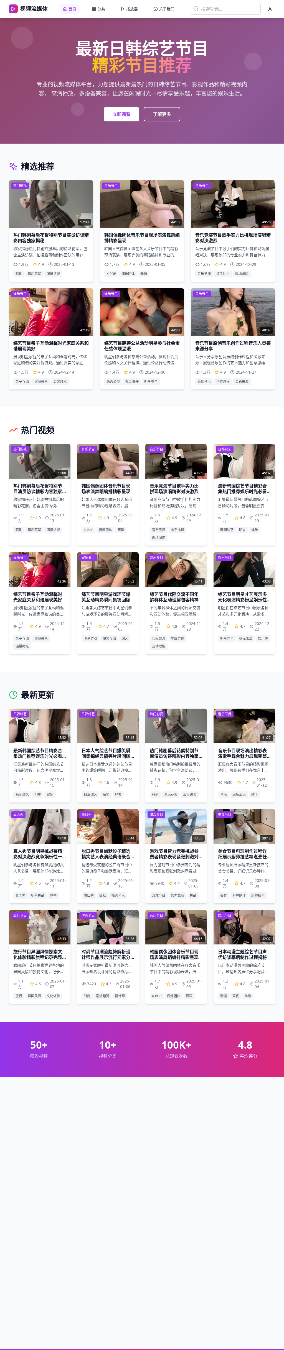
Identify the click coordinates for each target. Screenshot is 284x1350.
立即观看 (121, 114)
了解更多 (162, 114)
